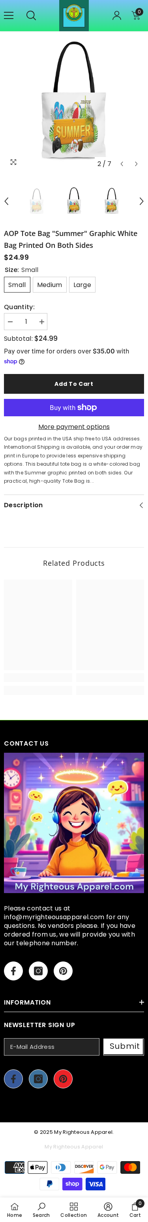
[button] (122, 164)
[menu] (8, 15)
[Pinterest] (63, 970)
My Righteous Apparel (83, 1132)
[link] (38, 677)
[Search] (31, 15)
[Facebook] (13, 970)
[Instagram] (38, 970)
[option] (74, 101)
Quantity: (19, 307)
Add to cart (74, 384)
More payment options (74, 427)
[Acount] (117, 15)
